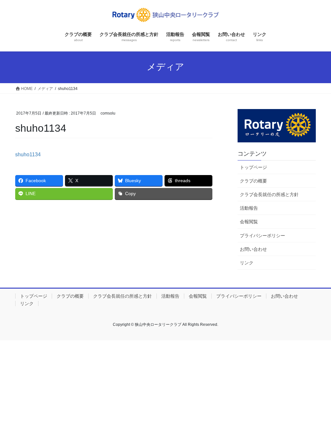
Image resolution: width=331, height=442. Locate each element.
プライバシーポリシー (262, 235)
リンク (246, 262)
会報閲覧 (249, 221)
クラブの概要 (253, 180)
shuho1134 (28, 154)
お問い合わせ (253, 249)
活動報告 (249, 208)
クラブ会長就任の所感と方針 (269, 194)
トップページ (253, 167)
